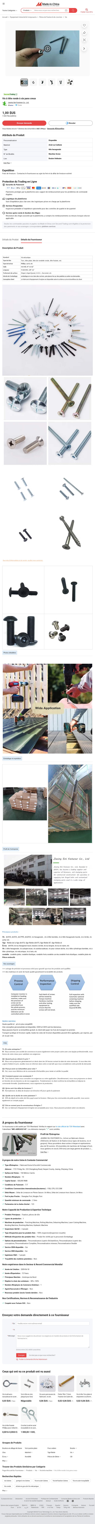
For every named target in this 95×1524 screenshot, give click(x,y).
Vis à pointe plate (31, 1448)
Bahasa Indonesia (78, 1507)
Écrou (4, 1456)
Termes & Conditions (83, 1516)
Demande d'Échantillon (55, 129)
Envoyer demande (24, 123)
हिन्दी (43, 1507)
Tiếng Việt (66, 1507)
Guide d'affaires (59, 1501)
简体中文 (24, 1505)
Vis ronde (7, 1486)
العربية (26, 1507)
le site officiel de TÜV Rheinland (68, 1126)
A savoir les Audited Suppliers (33, 1501)
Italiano (83, 1505)
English (16, 1505)
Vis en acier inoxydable (81, 1481)
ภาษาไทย (50, 1507)
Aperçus (48, 1501)
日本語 (41, 1505)
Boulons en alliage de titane (12, 1448)
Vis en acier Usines (41, 1481)
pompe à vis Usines (23, 1481)
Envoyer (21, 1355)
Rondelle (28, 1456)
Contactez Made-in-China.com (70, 1499)
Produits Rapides (88, 1499)
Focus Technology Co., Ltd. (46, 1512)
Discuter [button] (72, 123)
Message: (11, 1336)
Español (57, 1505)
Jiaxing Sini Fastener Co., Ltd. (18, 102)
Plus (4, 1490)
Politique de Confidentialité (49, 1499)
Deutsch (65, 1505)
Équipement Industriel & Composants (23, 17)
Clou (4, 1452)
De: (14, 1323)
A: (14, 1329)
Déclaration (19, 1499)
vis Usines (7, 1481)
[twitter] (73, 1501)
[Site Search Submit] (73, 10)
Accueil (4, 17)
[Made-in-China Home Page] (47, 4)
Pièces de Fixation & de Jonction (50, 17)
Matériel (28, 1452)
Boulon (72, 1448)
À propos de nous (6, 1499)
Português (75, 1505)
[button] (3, 3)
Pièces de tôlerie (53, 1456)
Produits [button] (26, 10)
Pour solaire (52, 1448)
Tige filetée (51, 1452)
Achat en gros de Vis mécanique (27, 1486)
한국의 (19, 1507)
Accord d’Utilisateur (32, 1499)
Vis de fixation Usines (60, 1481)
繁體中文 (33, 1505)
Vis (66, 17)
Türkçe (58, 1507)
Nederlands (34, 1507)
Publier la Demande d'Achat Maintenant (31, 1359)
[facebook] (68, 1501)
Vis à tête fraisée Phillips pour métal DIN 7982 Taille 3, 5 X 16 (10, 1427)
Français (49, 1505)
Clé (71, 1456)
